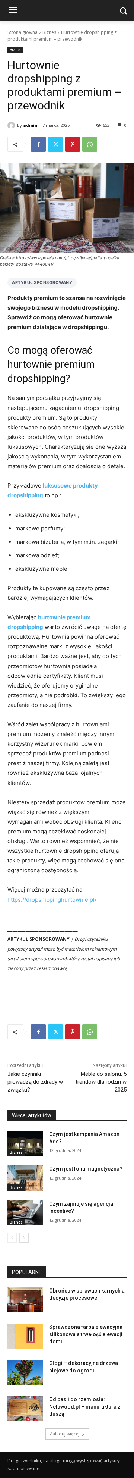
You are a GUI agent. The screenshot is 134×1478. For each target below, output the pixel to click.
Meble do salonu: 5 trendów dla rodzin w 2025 (101, 1082)
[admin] (12, 125)
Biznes (49, 32)
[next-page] (24, 1238)
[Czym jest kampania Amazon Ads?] (25, 1143)
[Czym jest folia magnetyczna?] (25, 1177)
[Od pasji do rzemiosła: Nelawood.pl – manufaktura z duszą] (25, 1408)
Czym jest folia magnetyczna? (85, 1169)
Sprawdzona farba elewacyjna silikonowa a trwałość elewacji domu (85, 1334)
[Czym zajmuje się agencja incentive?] (25, 1212)
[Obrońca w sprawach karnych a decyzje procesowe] (25, 1299)
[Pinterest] (72, 144)
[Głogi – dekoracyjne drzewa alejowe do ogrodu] (25, 1372)
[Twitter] (55, 144)
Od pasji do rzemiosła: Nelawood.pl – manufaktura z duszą (85, 1406)
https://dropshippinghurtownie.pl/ (51, 899)
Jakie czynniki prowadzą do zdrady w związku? (35, 1082)
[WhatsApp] (89, 144)
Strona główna (22, 32)
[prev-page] (12, 1238)
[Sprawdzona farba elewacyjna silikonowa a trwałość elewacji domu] (25, 1336)
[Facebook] (38, 144)
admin (30, 125)
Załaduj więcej (65, 1434)
